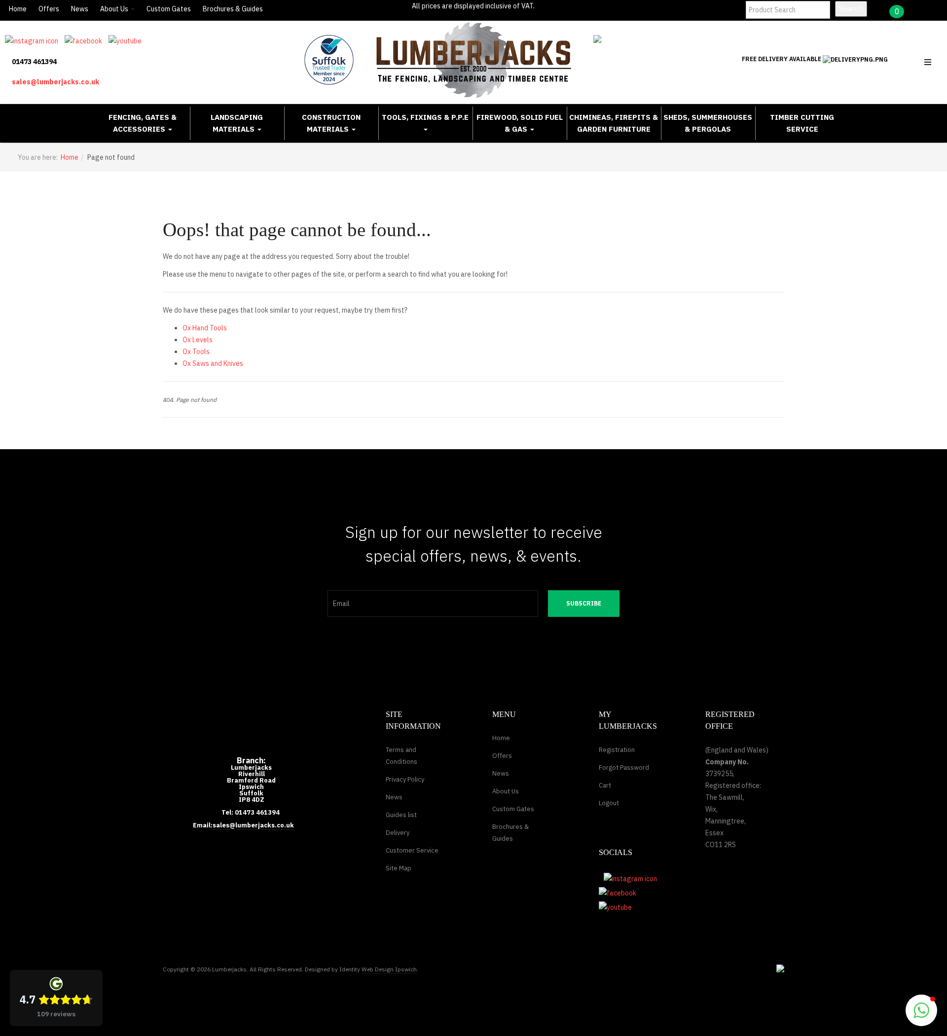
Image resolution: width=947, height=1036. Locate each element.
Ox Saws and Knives (212, 363)
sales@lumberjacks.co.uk (55, 81)
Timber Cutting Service (802, 123)
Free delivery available (782, 59)
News (79, 8)
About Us (115, 8)
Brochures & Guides (233, 8)
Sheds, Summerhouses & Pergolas (707, 123)
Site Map (398, 868)
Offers (48, 8)
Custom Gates (168, 8)
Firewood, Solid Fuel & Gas (519, 123)
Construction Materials (331, 123)
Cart (605, 785)
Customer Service (412, 850)
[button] (921, 1010)
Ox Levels (197, 339)
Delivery (397, 832)
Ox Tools (196, 351)
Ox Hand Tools (204, 327)
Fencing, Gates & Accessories (143, 123)
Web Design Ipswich (389, 969)
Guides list (401, 815)
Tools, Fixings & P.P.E (425, 117)
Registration (617, 750)
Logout (609, 803)
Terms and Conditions (401, 756)
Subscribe (583, 603)
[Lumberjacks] (474, 60)
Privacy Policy (405, 779)
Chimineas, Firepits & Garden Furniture (613, 123)
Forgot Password (624, 767)
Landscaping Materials (237, 123)
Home (18, 8)
